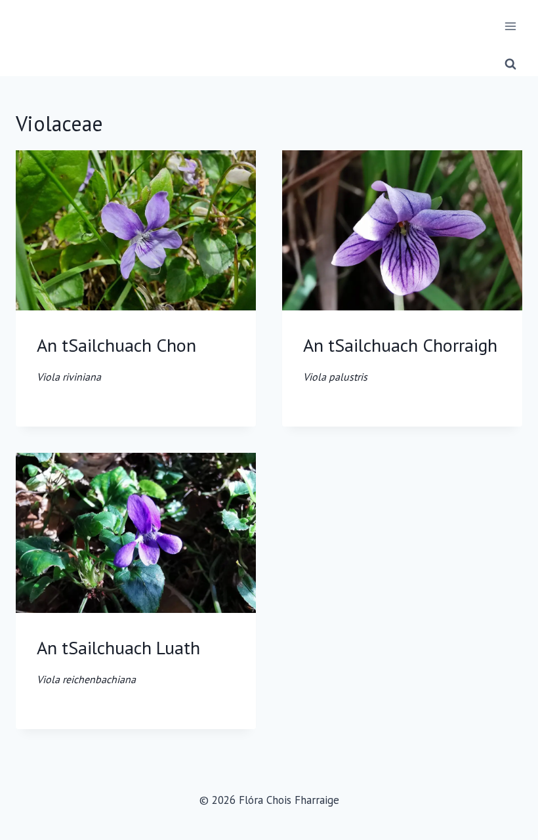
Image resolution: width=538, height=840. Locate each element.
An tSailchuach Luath (118, 660)
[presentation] (136, 230)
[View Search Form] (510, 64)
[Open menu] (510, 26)
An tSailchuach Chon (116, 358)
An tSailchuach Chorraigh (400, 358)
